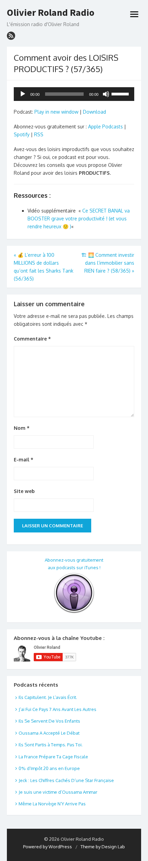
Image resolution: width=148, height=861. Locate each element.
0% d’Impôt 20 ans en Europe (49, 768)
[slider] (121, 93)
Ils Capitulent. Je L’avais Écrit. (48, 697)
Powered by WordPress (47, 846)
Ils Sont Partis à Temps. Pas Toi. (51, 744)
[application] (74, 94)
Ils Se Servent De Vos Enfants (49, 721)
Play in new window (56, 112)
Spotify (22, 134)
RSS (38, 134)
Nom (22, 428)
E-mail (23, 459)
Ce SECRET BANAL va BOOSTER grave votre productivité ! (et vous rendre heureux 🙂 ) (79, 218)
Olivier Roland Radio (50, 13)
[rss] (11, 36)
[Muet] (106, 94)
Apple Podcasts (105, 126)
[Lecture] (22, 94)
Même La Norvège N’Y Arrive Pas (52, 803)
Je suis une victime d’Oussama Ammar (58, 792)
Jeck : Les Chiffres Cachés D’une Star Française (66, 780)
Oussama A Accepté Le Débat (49, 733)
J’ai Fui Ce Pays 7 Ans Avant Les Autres (57, 709)
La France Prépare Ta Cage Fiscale (53, 756)
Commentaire (32, 339)
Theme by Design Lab (103, 846)
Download (94, 112)
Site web (24, 491)
